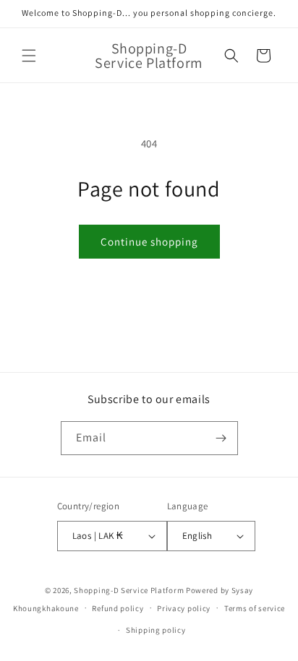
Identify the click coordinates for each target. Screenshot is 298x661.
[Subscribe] (221, 438)
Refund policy (117, 608)
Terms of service (254, 608)
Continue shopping (149, 242)
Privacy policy (183, 608)
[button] (29, 56)
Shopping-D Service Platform (129, 590)
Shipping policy (156, 630)
